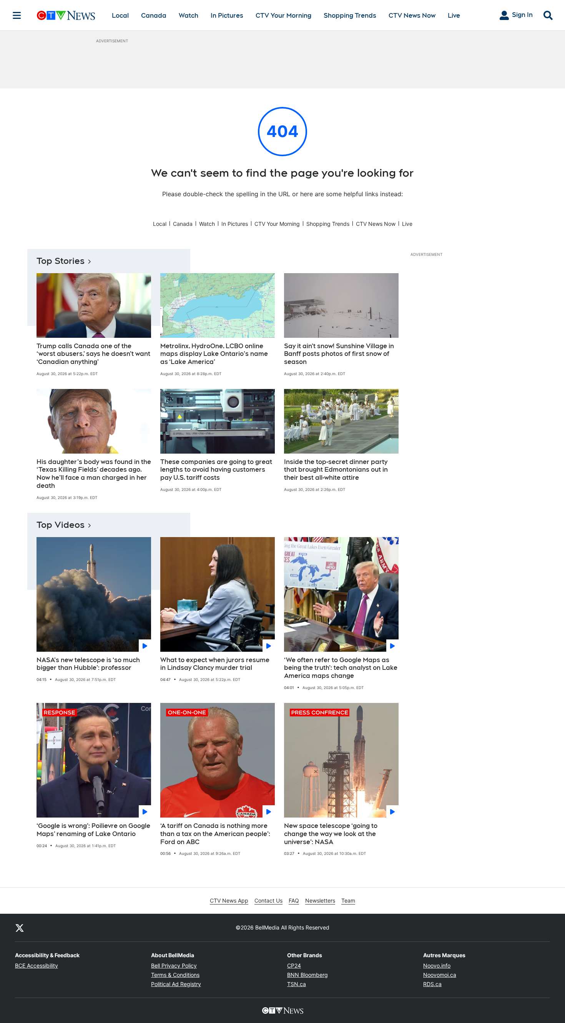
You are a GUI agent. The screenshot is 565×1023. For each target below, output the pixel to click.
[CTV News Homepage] (66, 15)
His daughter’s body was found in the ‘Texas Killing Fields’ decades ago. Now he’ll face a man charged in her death (94, 473)
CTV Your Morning (283, 15)
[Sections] (17, 15)
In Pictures (227, 15)
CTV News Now (412, 15)
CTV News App (229, 900)
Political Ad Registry (176, 984)
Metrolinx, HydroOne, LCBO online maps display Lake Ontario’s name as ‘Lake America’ (214, 354)
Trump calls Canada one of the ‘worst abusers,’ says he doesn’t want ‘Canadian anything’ (93, 354)
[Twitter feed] (19, 927)
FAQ (294, 900)
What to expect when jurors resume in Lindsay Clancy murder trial (214, 664)
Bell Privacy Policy (174, 965)
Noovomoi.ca (439, 974)
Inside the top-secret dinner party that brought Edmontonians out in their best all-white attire (336, 470)
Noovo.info (436, 965)
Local (120, 15)
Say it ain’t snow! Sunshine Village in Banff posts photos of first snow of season (339, 354)
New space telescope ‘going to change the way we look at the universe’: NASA (330, 834)
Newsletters (320, 900)
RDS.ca (432, 984)
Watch (188, 15)
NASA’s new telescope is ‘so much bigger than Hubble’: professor (88, 664)
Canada (153, 15)
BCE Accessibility (36, 965)
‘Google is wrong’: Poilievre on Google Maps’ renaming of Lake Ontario (93, 830)
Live (454, 15)
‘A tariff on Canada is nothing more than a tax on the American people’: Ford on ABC (215, 834)
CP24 (294, 965)
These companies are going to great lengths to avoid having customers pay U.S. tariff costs (216, 470)
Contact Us (268, 900)
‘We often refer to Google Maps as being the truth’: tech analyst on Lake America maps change (340, 668)
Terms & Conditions (175, 974)
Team (348, 900)
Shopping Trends (350, 15)
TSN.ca (296, 984)
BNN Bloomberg (307, 974)
